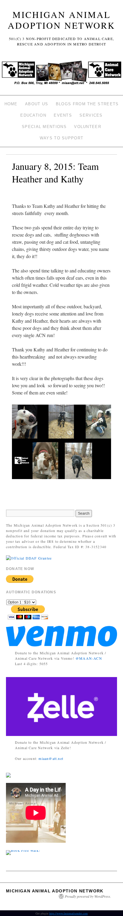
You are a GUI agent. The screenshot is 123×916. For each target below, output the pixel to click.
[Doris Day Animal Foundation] (29, 557)
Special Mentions (44, 126)
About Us (36, 104)
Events (63, 115)
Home (11, 104)
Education (33, 115)
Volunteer (87, 126)
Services (90, 115)
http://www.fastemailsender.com (68, 913)
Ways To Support (62, 138)
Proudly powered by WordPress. (88, 896)
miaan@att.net (51, 758)
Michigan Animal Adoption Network (61, 19)
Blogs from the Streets (87, 104)
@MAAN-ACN (89, 658)
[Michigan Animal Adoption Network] (61, 74)
